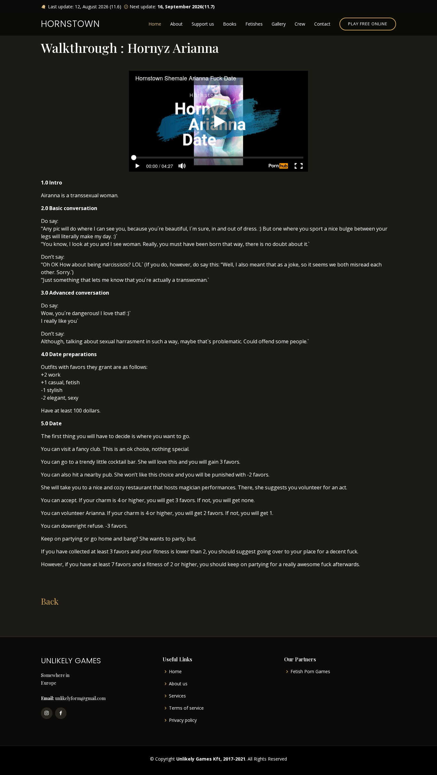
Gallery (279, 24)
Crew (300, 24)
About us (178, 683)
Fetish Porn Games (310, 671)
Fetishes (254, 24)
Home (154, 24)
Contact (322, 24)
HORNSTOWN (70, 24)
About (176, 24)
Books (229, 24)
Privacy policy (183, 720)
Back (50, 601)
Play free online (367, 24)
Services (177, 696)
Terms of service (186, 708)
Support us (203, 24)
